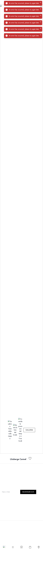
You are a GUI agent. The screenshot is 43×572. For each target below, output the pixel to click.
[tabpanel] (21, 229)
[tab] (10, 430)
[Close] (40, 2)
